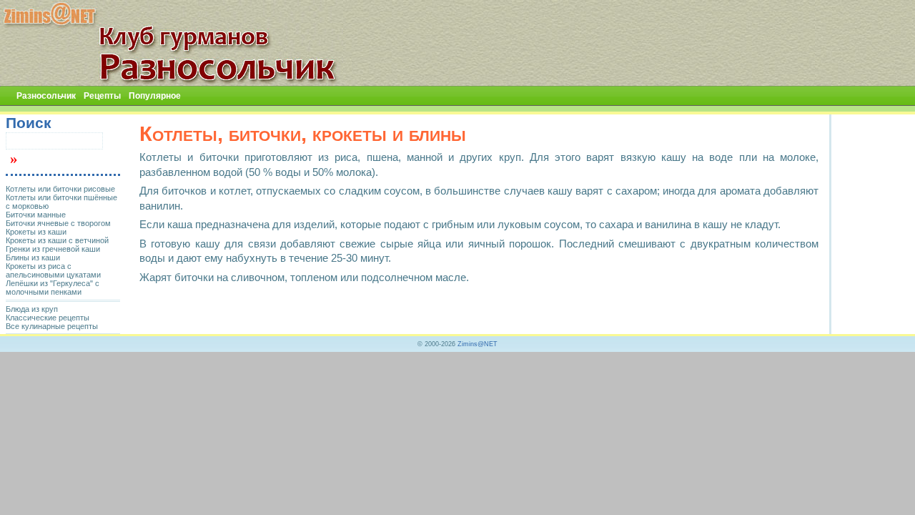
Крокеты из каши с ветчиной (57, 240)
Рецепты (102, 96)
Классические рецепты (47, 317)
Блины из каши (33, 257)
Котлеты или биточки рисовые (60, 189)
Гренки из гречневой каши (53, 249)
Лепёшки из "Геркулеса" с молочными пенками (52, 287)
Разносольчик (46, 96)
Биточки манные (36, 214)
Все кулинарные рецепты (52, 326)
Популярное (155, 96)
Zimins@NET (478, 344)
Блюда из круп (32, 309)
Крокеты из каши (36, 231)
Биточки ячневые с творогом (58, 223)
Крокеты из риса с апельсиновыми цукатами (53, 270)
